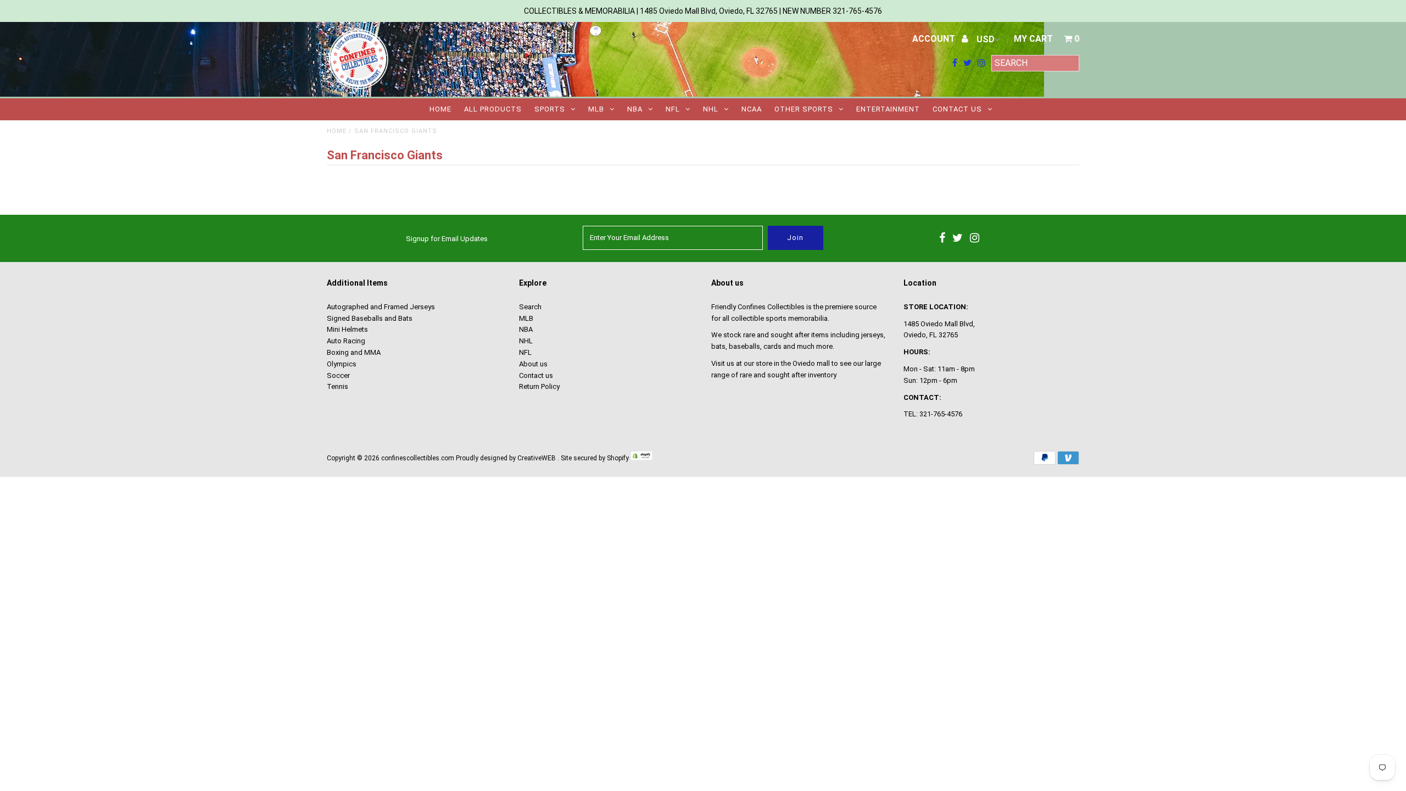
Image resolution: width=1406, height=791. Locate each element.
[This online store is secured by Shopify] (641, 458)
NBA (635, 109)
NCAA (751, 109)
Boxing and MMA (354, 352)
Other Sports (803, 109)
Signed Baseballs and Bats (369, 318)
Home (440, 109)
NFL (673, 109)
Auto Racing (346, 341)
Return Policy (539, 386)
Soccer (338, 375)
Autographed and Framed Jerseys (381, 307)
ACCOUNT (934, 39)
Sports (549, 109)
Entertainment (888, 109)
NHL (710, 109)
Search (530, 307)
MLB (596, 109)
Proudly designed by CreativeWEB (506, 458)
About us (533, 364)
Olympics (341, 364)
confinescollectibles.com (417, 458)
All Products (493, 109)
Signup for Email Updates (447, 239)
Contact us (957, 109)
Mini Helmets (347, 329)
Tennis (337, 386)
